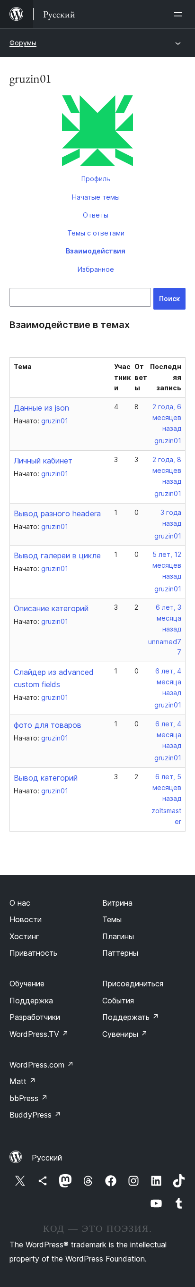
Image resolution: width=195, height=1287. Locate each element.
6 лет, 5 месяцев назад (166, 787)
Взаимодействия (95, 251)
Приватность (33, 953)
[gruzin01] (97, 132)
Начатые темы (96, 197)
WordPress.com (41, 1064)
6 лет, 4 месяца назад (168, 682)
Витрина (117, 903)
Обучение (26, 983)
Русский (47, 1157)
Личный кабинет (43, 460)
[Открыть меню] (180, 14)
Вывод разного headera (57, 513)
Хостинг (24, 936)
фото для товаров (47, 725)
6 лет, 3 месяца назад (168, 618)
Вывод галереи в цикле (57, 555)
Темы (112, 919)
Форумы (22, 43)
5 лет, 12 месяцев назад (166, 565)
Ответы (95, 215)
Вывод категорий (46, 777)
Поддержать (130, 1017)
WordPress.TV (39, 1034)
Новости (25, 919)
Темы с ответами (95, 233)
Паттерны (120, 953)
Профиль (95, 179)
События (118, 1000)
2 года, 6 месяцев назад (166, 417)
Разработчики (34, 1017)
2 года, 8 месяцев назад (166, 470)
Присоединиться (132, 983)
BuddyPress (35, 1114)
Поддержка (31, 1000)
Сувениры (125, 1034)
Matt (22, 1081)
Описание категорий (51, 608)
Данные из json (41, 407)
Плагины (118, 936)
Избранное (96, 269)
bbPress (28, 1098)
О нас (19, 903)
